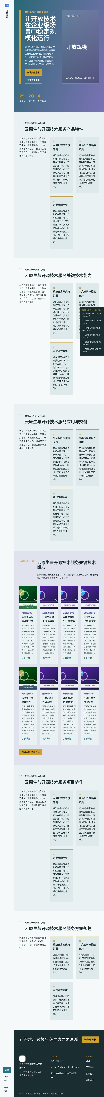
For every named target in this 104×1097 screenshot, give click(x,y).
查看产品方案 (33, 72)
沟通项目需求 (33, 80)
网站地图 (90, 1080)
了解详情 (26, 657)
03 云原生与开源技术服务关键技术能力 (91, 329)
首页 (7, 1070)
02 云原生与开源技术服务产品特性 (91, 322)
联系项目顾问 (90, 1039)
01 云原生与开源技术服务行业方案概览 (91, 315)
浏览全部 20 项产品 (31, 752)
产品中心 (6, 1079)
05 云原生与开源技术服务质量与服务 (91, 343)
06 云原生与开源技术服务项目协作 (91, 350)
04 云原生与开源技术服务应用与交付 (91, 336)
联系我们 (6, 1089)
